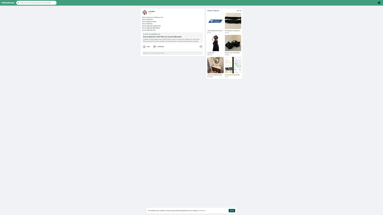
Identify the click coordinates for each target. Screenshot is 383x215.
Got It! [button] (232, 210)
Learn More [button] (202, 210)
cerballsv (151, 11)
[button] (36, 3)
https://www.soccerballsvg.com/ (152, 17)
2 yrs (149, 13)
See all (239, 10)
